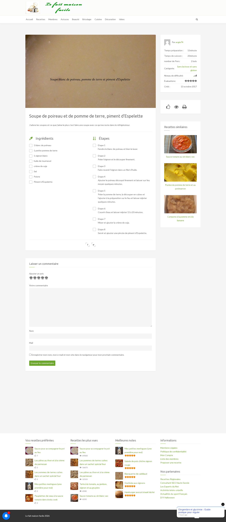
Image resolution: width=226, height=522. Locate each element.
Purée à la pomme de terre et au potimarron (180, 187)
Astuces (65, 19)
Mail (31, 343)
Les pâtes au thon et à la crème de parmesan (49, 462)
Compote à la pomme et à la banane (180, 218)
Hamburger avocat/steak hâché (140, 492)
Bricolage (86, 19)
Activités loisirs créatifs (171, 490)
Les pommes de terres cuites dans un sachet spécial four (48, 474)
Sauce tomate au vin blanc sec (180, 156)
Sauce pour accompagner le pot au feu (50, 450)
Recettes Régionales (170, 479)
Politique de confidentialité (173, 451)
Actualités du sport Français (173, 494)
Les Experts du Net (169, 486)
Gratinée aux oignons (135, 483)
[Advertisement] (113, 404)
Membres (52, 19)
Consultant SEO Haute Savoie (174, 482)
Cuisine (98, 19)
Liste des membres (169, 459)
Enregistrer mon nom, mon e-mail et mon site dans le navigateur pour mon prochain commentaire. (78, 354)
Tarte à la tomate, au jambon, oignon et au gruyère (93, 486)
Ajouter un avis (36, 273)
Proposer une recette (170, 462)
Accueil (29, 19)
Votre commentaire (38, 285)
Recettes (40, 19)
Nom (31, 331)
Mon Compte (166, 455)
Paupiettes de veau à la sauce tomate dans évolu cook (49, 498)
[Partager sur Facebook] (87, 245)
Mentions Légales (168, 447)
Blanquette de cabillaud (136, 473)
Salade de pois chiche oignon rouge (138, 463)
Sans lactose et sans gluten (187, 68)
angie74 (179, 42)
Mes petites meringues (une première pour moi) (48, 486)
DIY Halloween (167, 497)
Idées (122, 19)
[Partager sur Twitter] (93, 245)
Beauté (75, 19)
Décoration (110, 19)
